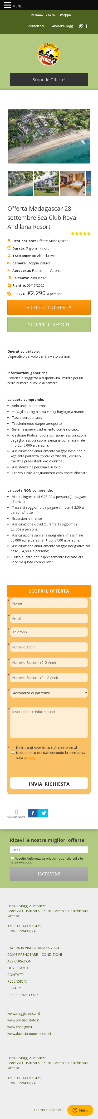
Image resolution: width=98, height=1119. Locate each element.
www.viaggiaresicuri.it (23, 1013)
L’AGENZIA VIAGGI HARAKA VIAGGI (34, 947)
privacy (30, 757)
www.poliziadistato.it (23, 1020)
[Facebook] (86, 26)
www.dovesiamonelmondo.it (29, 1033)
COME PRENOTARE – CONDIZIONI (34, 954)
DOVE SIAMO (17, 968)
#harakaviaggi (63, 26)
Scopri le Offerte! (49, 79)
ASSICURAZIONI (19, 961)
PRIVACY (14, 988)
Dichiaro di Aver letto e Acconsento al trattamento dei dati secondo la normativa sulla (50, 752)
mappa (65, 15)
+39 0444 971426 (41, 15)
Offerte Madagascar (52, 241)
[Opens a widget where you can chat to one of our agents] (80, 1111)
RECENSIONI (17, 981)
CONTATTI (15, 974)
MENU (17, 6)
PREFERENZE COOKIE (24, 994)
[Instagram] (81, 26)
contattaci (36, 26)
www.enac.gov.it (19, 1027)
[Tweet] (43, 813)
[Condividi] (33, 813)
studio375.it (55, 1109)
